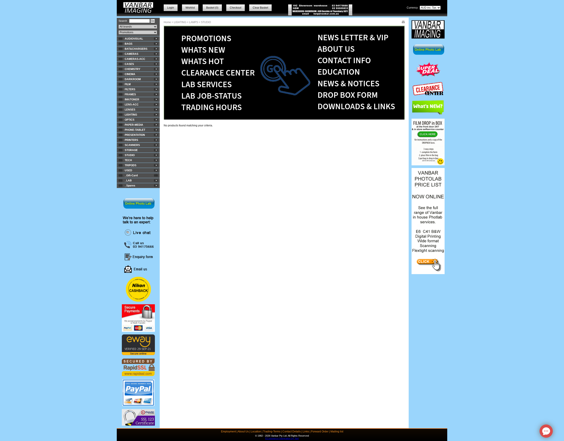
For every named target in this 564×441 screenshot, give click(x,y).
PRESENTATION (135, 135)
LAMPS (193, 22)
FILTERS (130, 89)
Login (170, 7)
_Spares (130, 185)
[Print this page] (403, 22)
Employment (228, 431)
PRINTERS (131, 140)
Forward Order (319, 431)
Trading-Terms (271, 431)
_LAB (128, 180)
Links (306, 431)
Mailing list (336, 431)
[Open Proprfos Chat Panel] (546, 431)
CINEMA (130, 74)
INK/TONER (132, 99)
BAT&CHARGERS (136, 48)
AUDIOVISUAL (134, 38)
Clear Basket (260, 7)
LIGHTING (131, 114)
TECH (128, 160)
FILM (128, 84)
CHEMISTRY (132, 69)
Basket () (212, 7)
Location (256, 431)
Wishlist (190, 7)
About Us (243, 431)
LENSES (130, 109)
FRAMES (130, 94)
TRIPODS (130, 165)
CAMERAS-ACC (135, 59)
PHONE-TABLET (135, 129)
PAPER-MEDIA (134, 124)
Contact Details (291, 431)
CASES (129, 64)
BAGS (128, 43)
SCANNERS (132, 145)
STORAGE (131, 150)
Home (167, 22)
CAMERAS (131, 53)
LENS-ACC (132, 104)
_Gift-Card (131, 175)
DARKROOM (133, 79)
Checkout (235, 7)
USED (128, 170)
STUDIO (130, 155)
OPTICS (129, 119)
